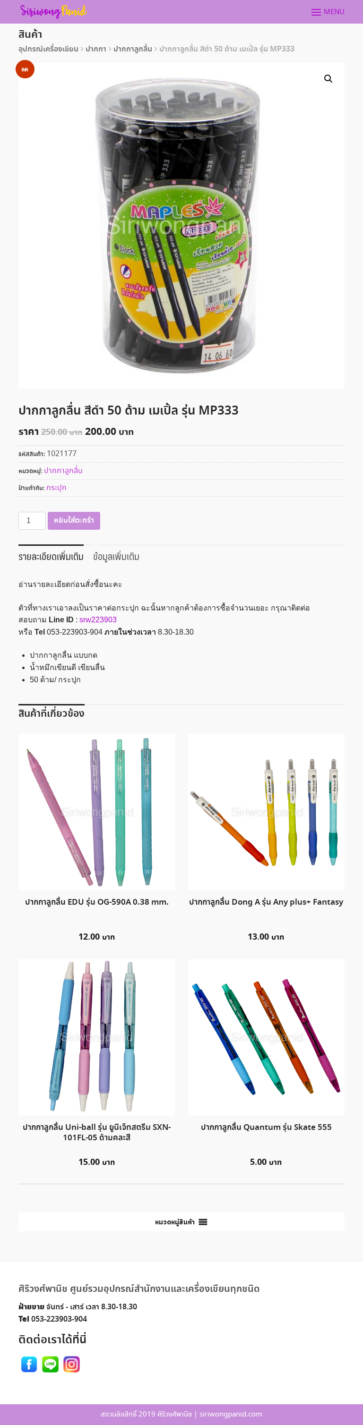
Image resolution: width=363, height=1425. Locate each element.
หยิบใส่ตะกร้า (74, 520)
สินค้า (30, 34)
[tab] (51, 555)
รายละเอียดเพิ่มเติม (51, 556)
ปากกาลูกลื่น (132, 49)
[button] (175, 1222)
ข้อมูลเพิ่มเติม (116, 556)
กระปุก (56, 488)
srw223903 (98, 620)
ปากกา (96, 49)
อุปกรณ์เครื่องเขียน (48, 49)
